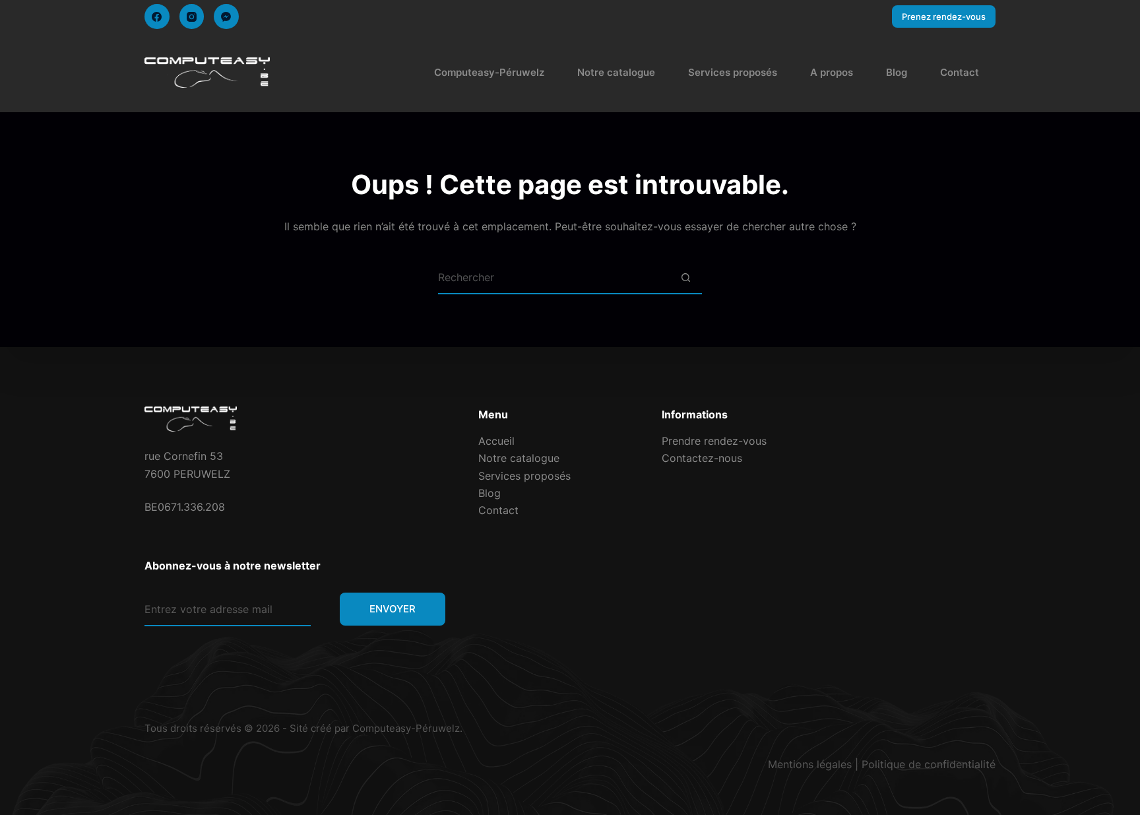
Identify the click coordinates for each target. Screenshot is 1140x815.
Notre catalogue (616, 72)
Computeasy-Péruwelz (489, 72)
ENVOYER (392, 609)
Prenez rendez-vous (944, 16)
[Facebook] (157, 16)
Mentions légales (810, 764)
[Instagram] (192, 16)
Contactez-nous (702, 458)
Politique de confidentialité (929, 764)
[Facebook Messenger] (226, 16)
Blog (896, 72)
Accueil (496, 440)
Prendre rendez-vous (714, 440)
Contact (959, 72)
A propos (831, 72)
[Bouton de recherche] (685, 277)
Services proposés (732, 72)
